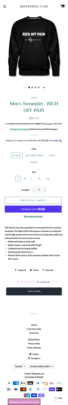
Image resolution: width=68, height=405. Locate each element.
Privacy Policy (34, 343)
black (17, 155)
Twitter (35, 354)
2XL (48, 178)
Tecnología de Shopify (34, 377)
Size (34, 172)
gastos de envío (20, 129)
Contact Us (34, 333)
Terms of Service (34, 347)
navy (52, 155)
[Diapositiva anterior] (24, 87)
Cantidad (25, 190)
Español (18, 366)
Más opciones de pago (33, 216)
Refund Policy (34, 339)
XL (39, 178)
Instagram (35, 358)
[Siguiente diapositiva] (43, 87)
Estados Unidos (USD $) (40, 366)
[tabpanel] (34, 46)
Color (34, 149)
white (34, 162)
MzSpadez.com (34, 6)
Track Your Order (34, 329)
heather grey (35, 155)
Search (34, 325)
